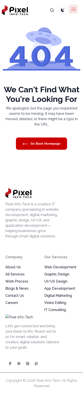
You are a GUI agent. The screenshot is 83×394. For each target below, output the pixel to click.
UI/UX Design (55, 281)
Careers (11, 303)
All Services (15, 274)
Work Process (16, 281)
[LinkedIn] (27, 363)
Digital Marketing (58, 295)
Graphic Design (56, 274)
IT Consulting (55, 310)
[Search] (52, 10)
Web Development (60, 267)
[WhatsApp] (36, 363)
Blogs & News (17, 288)
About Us (13, 267)
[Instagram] (18, 363)
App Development (59, 288)
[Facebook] (9, 363)
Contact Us (14, 295)
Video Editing (55, 303)
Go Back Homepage (45, 143)
